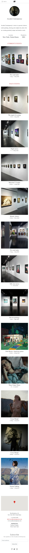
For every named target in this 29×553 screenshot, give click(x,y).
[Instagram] (17, 549)
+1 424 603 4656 (14, 517)
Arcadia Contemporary (14, 19)
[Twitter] (14, 549)
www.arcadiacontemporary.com (14, 520)
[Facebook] (12, 549)
